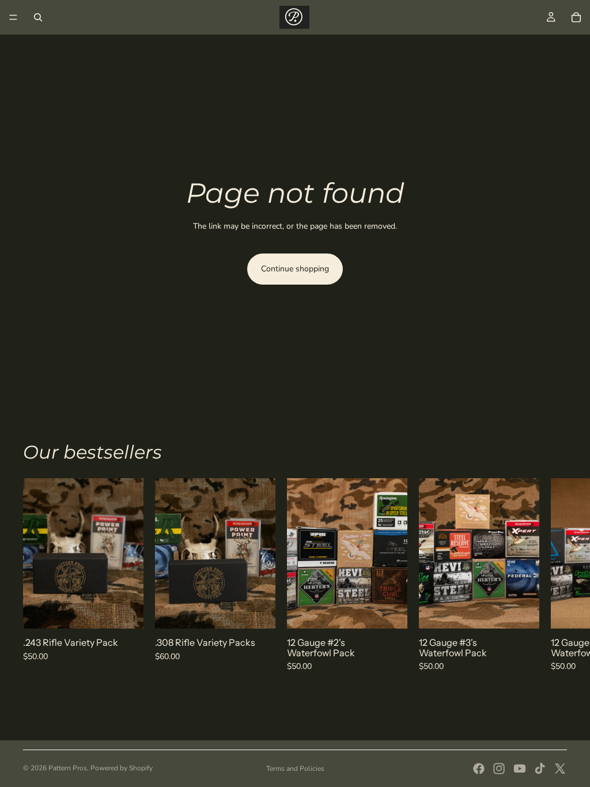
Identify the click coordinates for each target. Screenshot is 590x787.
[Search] (38, 17)
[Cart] (576, 17)
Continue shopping (295, 268)
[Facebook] (479, 768)
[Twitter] (560, 768)
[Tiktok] (540, 768)
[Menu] (13, 17)
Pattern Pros (67, 768)
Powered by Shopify (121, 768)
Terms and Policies (295, 768)
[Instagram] (499, 768)
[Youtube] (520, 768)
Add (135, 610)
